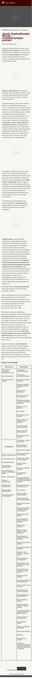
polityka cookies (19, 674)
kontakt (11, 674)
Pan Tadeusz (10, 3)
